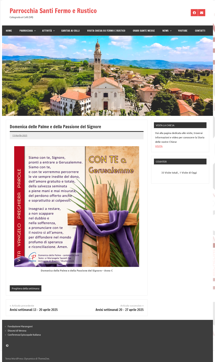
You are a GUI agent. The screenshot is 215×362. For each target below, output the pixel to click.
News (165, 30)
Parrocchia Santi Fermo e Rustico (53, 10)
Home (9, 30)
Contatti (200, 30)
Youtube (182, 30)
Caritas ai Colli (70, 30)
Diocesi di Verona (17, 330)
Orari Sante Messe (144, 30)
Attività (47, 30)
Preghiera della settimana (25, 288)
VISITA (159, 146)
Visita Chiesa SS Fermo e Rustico (106, 30)
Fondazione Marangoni (20, 326)
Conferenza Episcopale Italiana (24, 334)
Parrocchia (26, 30)
